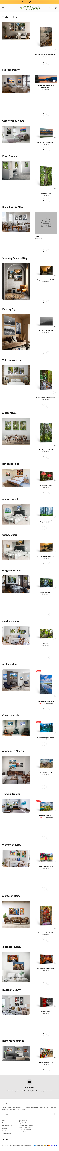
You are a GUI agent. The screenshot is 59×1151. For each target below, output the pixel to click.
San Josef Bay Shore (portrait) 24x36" (45, 54)
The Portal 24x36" (46, 1011)
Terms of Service (6, 1133)
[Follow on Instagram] (7, 1140)
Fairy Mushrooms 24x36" (46, 485)
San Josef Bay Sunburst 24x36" (45, 280)
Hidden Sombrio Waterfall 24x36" (45, 397)
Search (4, 1131)
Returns (4, 1128)
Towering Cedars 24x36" (46, 450)
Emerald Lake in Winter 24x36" (46, 737)
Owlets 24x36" (46, 643)
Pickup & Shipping (7, 1125)
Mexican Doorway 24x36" (46, 866)
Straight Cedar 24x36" (46, 193)
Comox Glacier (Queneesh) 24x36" (46, 142)
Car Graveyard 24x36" (46, 772)
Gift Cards (5, 1122)
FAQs (3, 1120)
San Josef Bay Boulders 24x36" (45, 556)
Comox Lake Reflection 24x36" (46, 701)
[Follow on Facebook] (3, 1140)
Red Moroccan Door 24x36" (46, 933)
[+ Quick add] (54, 49)
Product (37, 236)
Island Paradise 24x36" (45, 815)
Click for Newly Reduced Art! (29, 2)
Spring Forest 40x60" (46, 521)
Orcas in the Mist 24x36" (46, 331)
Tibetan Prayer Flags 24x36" (46, 1062)
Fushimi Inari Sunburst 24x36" (45, 968)
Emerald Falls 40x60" (46, 592)
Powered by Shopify (26, 1145)
